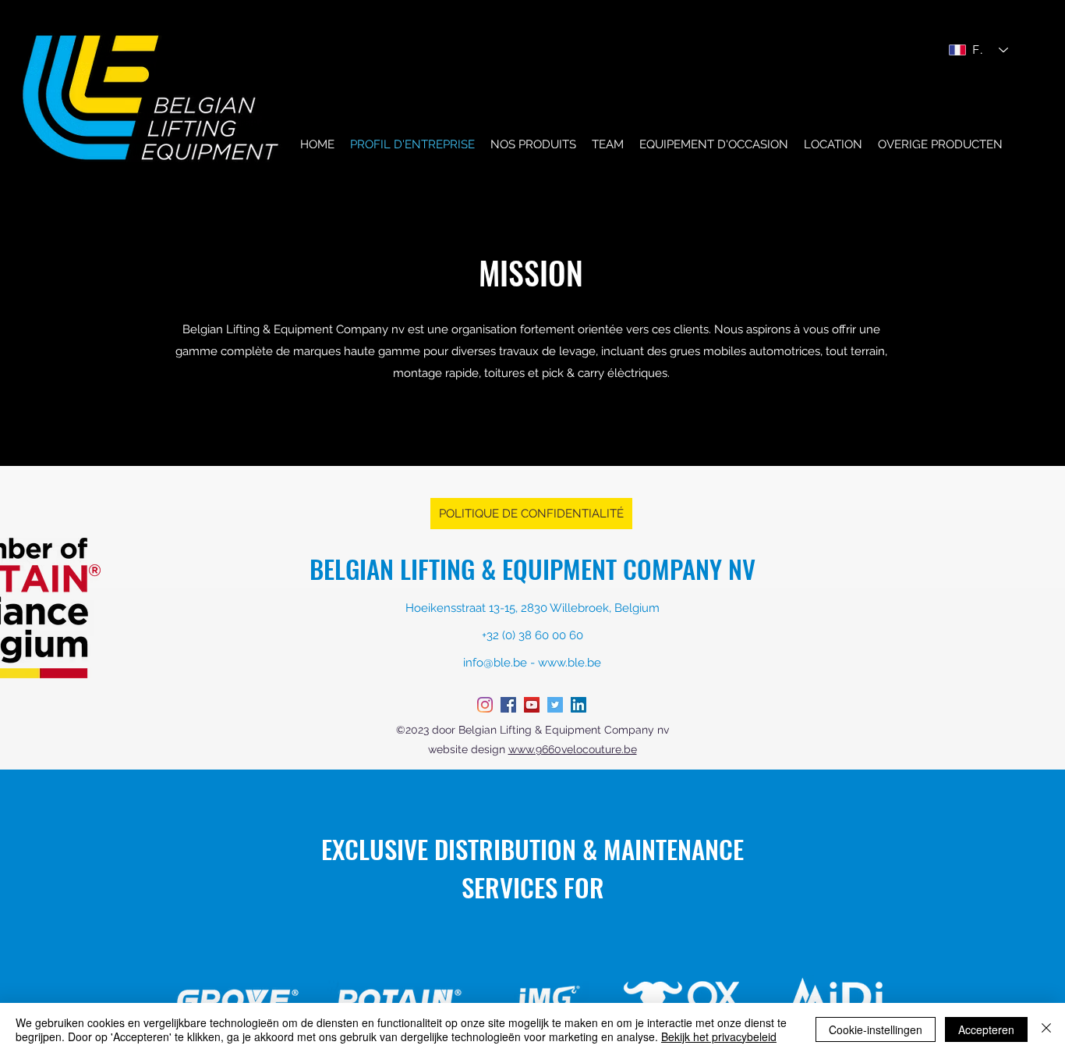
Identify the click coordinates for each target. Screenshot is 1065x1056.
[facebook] (508, 705)
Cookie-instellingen (875, 1029)
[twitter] (555, 705)
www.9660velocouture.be (572, 749)
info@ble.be (495, 663)
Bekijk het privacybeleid (719, 1036)
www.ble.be (569, 663)
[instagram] (485, 705)
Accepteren (986, 1029)
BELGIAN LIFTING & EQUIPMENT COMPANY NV (532, 568)
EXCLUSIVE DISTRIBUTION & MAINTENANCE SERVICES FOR (532, 868)
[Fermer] (1046, 1029)
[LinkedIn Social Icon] (578, 705)
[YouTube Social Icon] (532, 705)
